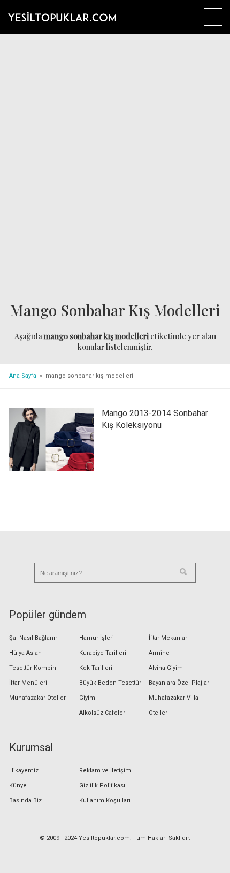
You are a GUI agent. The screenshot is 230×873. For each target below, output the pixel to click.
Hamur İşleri (96, 637)
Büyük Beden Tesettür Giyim (110, 690)
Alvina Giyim (166, 667)
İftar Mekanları (169, 637)
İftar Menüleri (28, 682)
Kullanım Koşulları (105, 800)
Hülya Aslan (25, 652)
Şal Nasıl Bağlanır (33, 637)
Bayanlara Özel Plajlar (179, 682)
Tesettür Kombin (32, 667)
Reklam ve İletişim (105, 770)
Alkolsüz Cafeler (102, 712)
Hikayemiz (24, 770)
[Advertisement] (115, 169)
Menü (213, 17)
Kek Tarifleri (95, 667)
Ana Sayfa (22, 375)
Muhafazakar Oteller (37, 697)
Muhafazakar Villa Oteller (173, 705)
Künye (18, 785)
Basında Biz (25, 800)
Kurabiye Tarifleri (102, 652)
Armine (159, 652)
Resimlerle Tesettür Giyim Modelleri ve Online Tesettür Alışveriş (62, 16)
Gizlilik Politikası (102, 785)
